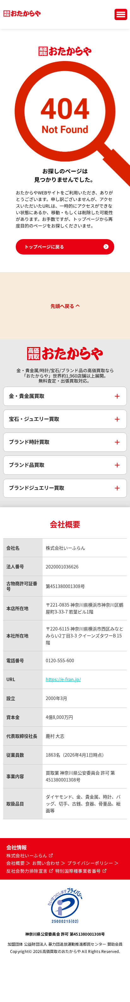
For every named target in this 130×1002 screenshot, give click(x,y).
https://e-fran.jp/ (63, 679)
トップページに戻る (44, 247)
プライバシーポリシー (90, 863)
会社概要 (15, 863)
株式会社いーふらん (26, 855)
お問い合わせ (46, 863)
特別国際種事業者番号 (78, 871)
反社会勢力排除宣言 (27, 871)
